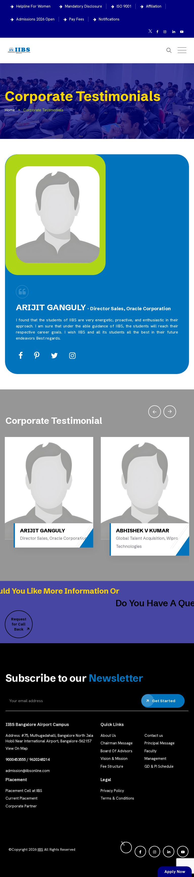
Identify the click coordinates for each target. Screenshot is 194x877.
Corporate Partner (21, 806)
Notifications (109, 19)
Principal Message (159, 743)
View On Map (17, 748)
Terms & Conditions (117, 798)
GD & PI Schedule (159, 766)
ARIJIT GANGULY (24, 530)
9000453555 (16, 759)
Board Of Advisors (116, 751)
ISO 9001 (124, 6)
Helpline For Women (33, 6)
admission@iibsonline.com (28, 770)
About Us (108, 735)
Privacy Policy (112, 790)
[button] (169, 411)
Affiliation (153, 6)
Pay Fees (76, 19)
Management (155, 758)
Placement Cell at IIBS (24, 790)
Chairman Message (117, 743)
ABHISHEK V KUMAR (125, 530)
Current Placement (21, 798)
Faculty (150, 751)
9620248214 (39, 759)
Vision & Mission (114, 758)
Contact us (153, 735)
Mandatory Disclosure (83, 6)
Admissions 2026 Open (35, 19)
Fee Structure (112, 766)
